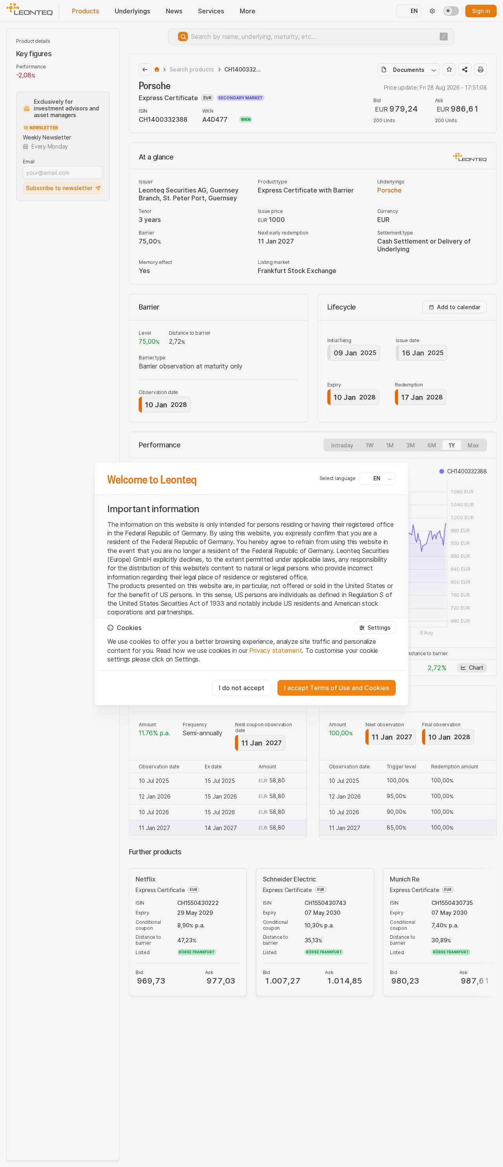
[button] (375, 627)
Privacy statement (275, 650)
